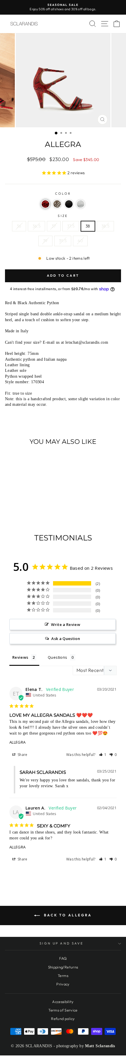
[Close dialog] (115, 10)
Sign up (63, 577)
